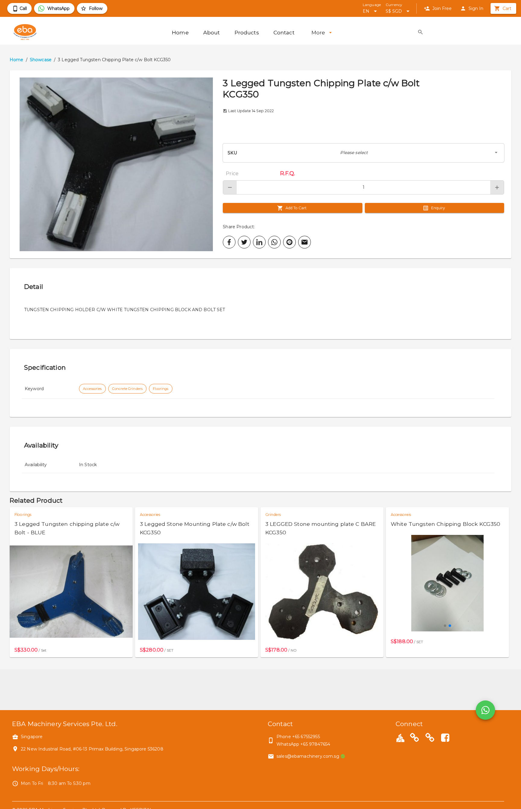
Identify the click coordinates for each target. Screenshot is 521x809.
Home (17, 59)
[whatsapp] (274, 242)
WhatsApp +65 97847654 (303, 744)
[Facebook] (445, 738)
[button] (116, 164)
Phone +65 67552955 (298, 736)
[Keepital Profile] (400, 737)
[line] (289, 242)
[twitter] (244, 242)
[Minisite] (430, 738)
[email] (304, 242)
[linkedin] (259, 242)
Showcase (41, 59)
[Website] (414, 738)
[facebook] (229, 242)
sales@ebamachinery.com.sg (307, 756)
